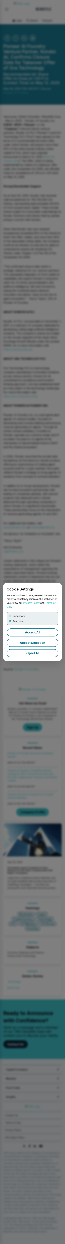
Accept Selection (32, 642)
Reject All (33, 653)
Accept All (32, 632)
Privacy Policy (31, 603)
